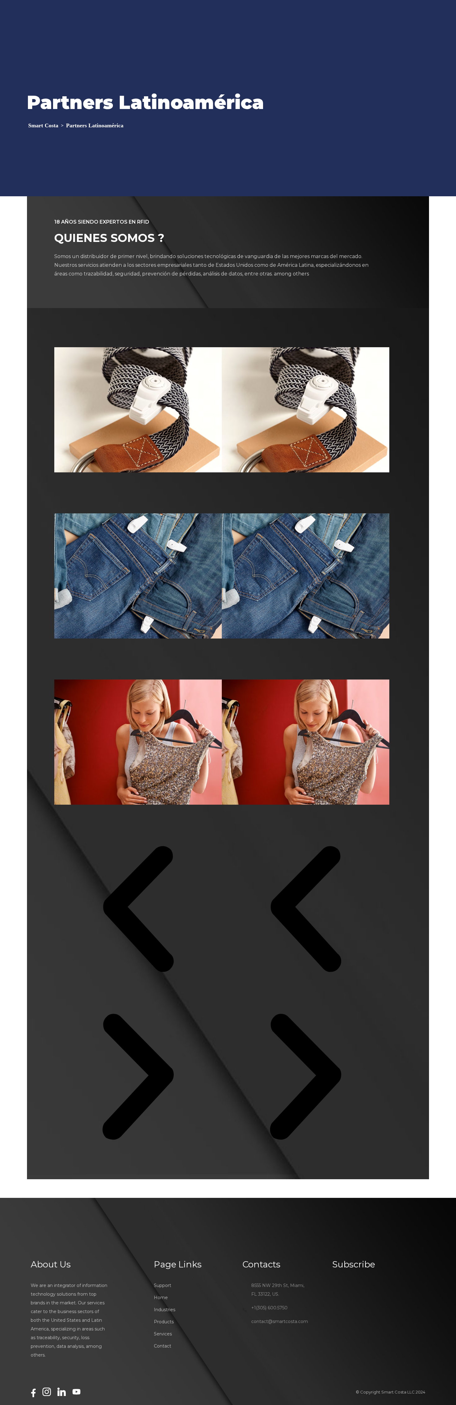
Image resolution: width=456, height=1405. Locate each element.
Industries (164, 1309)
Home (161, 1297)
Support (162, 1285)
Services (163, 1334)
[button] (138, 909)
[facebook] (33, 1393)
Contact (162, 1346)
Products (164, 1322)
